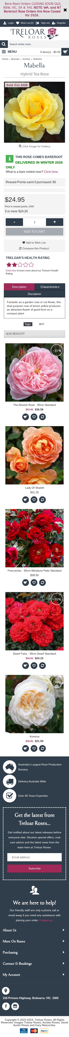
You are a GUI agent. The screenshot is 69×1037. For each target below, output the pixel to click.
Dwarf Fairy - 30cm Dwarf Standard (34, 653)
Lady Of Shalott (34, 487)
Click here (51, 171)
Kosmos (34, 736)
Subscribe (35, 868)
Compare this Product (35, 248)
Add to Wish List (36, 242)
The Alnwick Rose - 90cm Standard (34, 404)
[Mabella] (34, 112)
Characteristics (49, 286)
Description (19, 286)
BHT (41, 324)
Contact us (45, 920)
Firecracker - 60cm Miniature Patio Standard (35, 570)
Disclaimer (34, 294)
